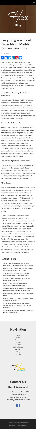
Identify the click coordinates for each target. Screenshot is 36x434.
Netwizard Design (22, 425)
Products (18, 340)
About (18, 337)
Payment (18, 349)
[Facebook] (18, 405)
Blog (18, 352)
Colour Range (18, 347)
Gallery (18, 344)
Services (18, 342)
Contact (18, 354)
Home (18, 335)
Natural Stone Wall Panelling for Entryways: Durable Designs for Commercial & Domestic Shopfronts (17, 305)
